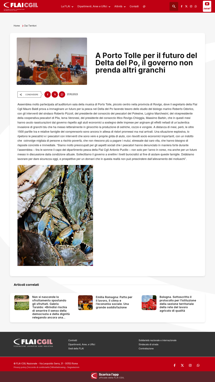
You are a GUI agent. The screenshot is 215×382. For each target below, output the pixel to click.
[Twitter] (186, 6)
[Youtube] (207, 4)
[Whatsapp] (196, 6)
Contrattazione (146, 348)
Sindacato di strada (148, 344)
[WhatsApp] (62, 94)
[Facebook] (182, 6)
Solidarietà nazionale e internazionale (157, 340)
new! (207, 8)
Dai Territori (30, 25)
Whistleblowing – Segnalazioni (65, 367)
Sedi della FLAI (76, 348)
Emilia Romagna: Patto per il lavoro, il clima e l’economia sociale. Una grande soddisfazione (114, 302)
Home (17, 25)
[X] (55, 94)
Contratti (72, 340)
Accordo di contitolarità (39, 367)
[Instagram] (191, 6)
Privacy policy (20, 367)
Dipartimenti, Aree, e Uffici (81, 344)
